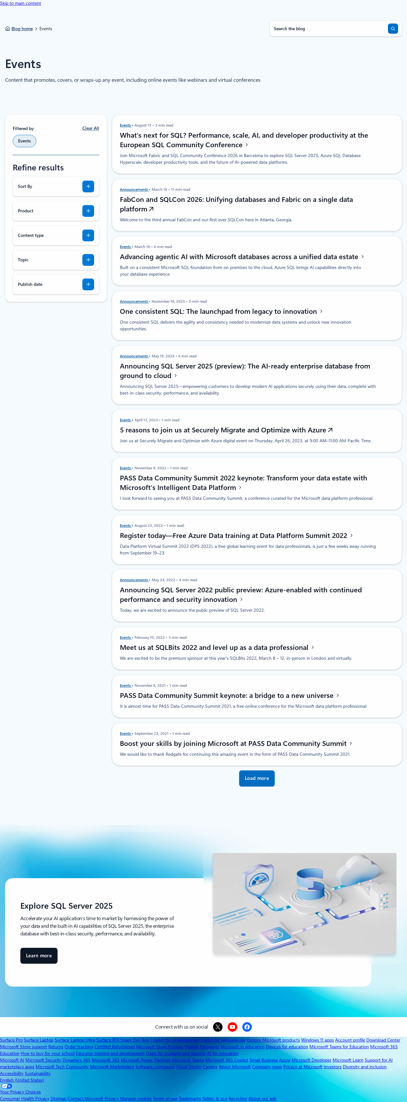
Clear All (90, 128)
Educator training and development (110, 1053)
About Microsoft (235, 1066)
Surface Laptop (38, 1040)
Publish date (30, 284)
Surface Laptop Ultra (75, 1040)
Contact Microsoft (85, 1098)
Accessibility (12, 1073)
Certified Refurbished (114, 1046)
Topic (23, 259)
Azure (284, 1060)
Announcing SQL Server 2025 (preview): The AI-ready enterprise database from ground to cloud (245, 371)
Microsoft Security (43, 1060)
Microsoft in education (242, 1046)
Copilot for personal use (222, 1040)
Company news (267, 1066)
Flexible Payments (202, 1046)
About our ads (262, 1098)
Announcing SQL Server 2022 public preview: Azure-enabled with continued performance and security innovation (241, 594)
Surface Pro (11, 1040)
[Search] (393, 29)
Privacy (112, 1098)
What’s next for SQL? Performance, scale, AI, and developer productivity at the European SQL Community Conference (244, 140)
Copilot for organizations (174, 1040)
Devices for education (287, 1046)
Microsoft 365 (106, 1060)
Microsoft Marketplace (112, 1066)
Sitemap (58, 1098)
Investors (332, 1066)
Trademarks (190, 1098)
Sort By (25, 186)
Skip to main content (20, 3)
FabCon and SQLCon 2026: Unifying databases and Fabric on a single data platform (236, 204)
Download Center (383, 1040)
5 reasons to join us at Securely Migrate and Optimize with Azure (224, 430)
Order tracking (79, 1046)
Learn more (39, 958)
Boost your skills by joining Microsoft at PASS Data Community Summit (234, 743)
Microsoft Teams (188, 1060)
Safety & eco (214, 1098)
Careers (210, 1066)
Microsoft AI (12, 1060)
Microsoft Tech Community (62, 1066)
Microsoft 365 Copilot (226, 1060)
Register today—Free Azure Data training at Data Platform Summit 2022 (234, 535)
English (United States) (22, 1080)
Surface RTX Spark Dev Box (122, 1040)
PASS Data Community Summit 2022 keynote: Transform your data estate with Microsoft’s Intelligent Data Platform (243, 483)
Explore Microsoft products (273, 1040)
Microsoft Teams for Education (339, 1046)
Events (126, 125)
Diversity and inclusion (365, 1066)
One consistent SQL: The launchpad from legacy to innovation (219, 311)
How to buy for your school (47, 1053)
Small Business (264, 1060)
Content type (31, 235)
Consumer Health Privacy (24, 1098)
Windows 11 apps (317, 1040)
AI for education (222, 1053)
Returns (55, 1046)
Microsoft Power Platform (146, 1060)
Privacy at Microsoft (302, 1066)
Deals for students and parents (176, 1053)
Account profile (350, 1040)
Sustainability (38, 1073)
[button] (257, 778)
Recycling (238, 1098)
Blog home (22, 28)
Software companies (155, 1066)
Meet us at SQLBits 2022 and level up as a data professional (215, 647)
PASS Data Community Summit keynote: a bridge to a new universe (227, 695)
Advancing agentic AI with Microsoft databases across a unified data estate (240, 256)
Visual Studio (189, 1066)
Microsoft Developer (311, 1060)
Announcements (134, 189)
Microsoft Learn (348, 1060)
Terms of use (165, 1098)
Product (25, 210)
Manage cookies (136, 1098)
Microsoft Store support (23, 1046)
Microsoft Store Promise (159, 1046)
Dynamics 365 (77, 1060)
